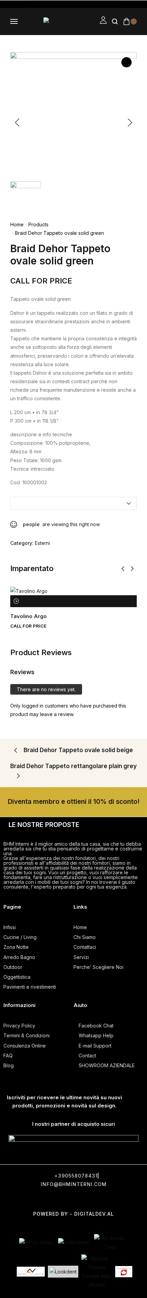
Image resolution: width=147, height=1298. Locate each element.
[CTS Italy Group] (123, 1272)
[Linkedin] (126, 1199)
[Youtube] (100, 1199)
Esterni (42, 543)
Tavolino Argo (28, 616)
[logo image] (59, 21)
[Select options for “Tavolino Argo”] (16, 601)
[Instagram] (74, 1199)
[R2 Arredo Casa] (111, 1242)
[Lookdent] (63, 1272)
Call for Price (41, 280)
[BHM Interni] (73, 1242)
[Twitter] (49, 1199)
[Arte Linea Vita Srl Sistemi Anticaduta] (30, 1271)
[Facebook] (23, 1199)
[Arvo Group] (36, 1242)
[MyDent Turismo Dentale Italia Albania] (97, 1272)
